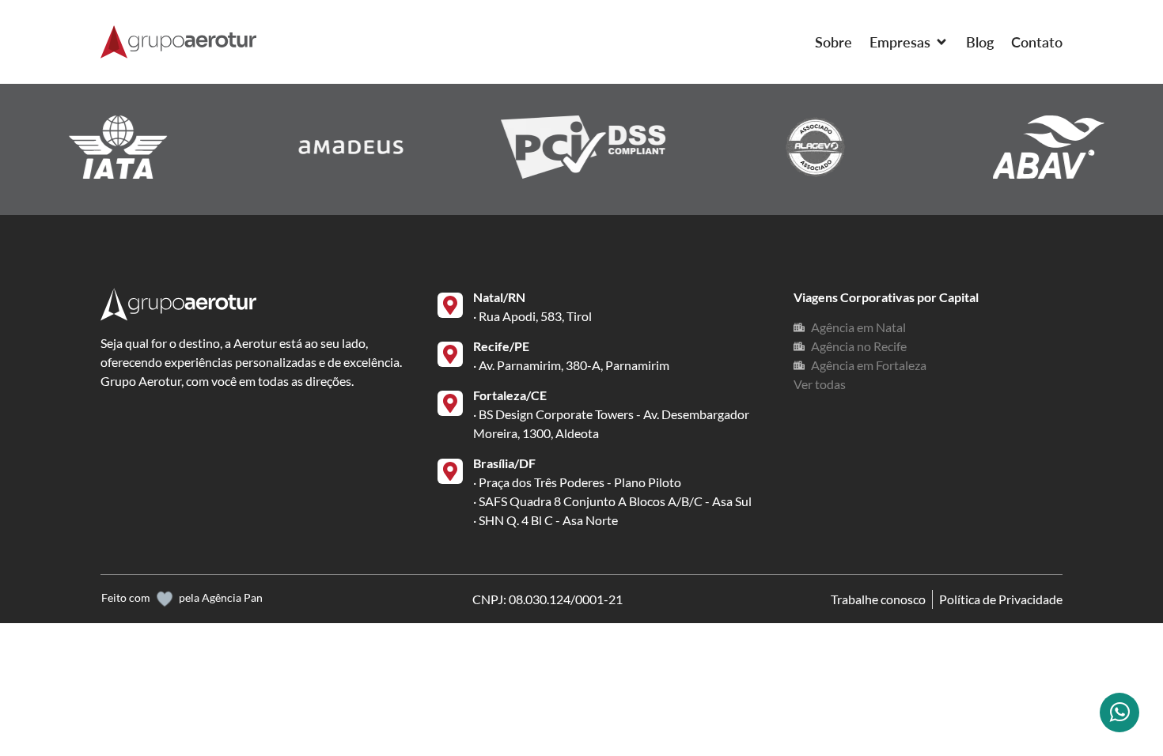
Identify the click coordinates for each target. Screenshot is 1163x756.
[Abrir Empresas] (941, 42)
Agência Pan (232, 597)
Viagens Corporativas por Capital (886, 296)
